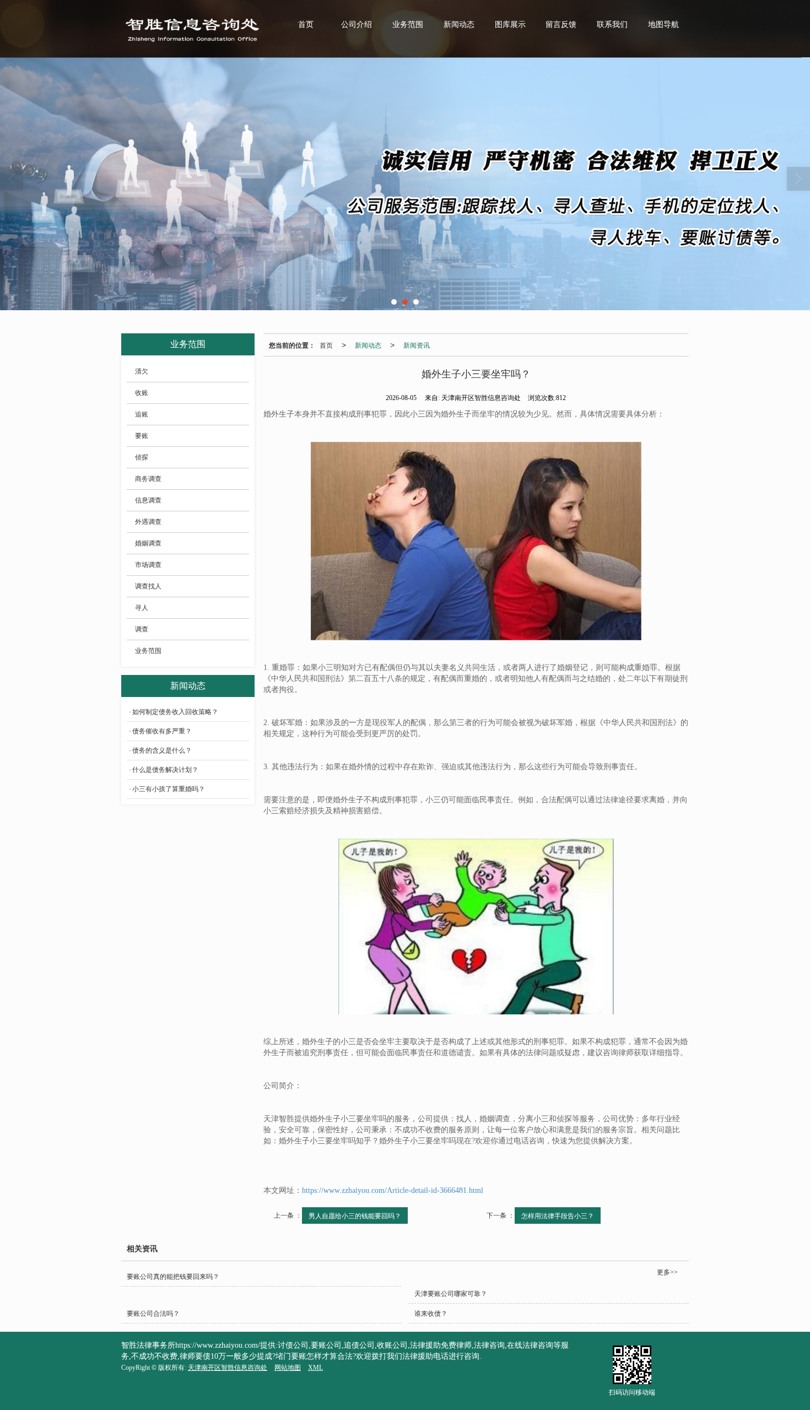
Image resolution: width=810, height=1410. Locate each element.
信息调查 (148, 500)
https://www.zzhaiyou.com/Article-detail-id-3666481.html (392, 1190)
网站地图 (287, 1367)
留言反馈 (561, 24)
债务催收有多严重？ (162, 731)
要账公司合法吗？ (153, 1313)
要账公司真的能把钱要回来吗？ (173, 1277)
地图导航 (663, 24)
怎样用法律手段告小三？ (557, 1215)
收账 (141, 393)
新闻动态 (459, 24)
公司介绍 (356, 24)
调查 (141, 629)
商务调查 (148, 479)
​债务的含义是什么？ (162, 750)
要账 (141, 436)
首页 (306, 24)
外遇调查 (148, 522)
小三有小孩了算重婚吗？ (168, 789)
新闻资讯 (416, 344)
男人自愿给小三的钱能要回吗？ (355, 1215)
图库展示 (510, 24)
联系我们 (612, 24)
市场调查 (148, 565)
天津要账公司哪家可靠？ (450, 1294)
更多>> (667, 1272)
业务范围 (407, 24)
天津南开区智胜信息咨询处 (227, 1367)
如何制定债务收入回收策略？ (175, 712)
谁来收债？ (430, 1313)
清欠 (141, 371)
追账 (141, 414)
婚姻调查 (148, 543)
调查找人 (148, 586)
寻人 (141, 608)
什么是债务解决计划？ (165, 770)
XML (315, 1367)
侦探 (141, 457)
